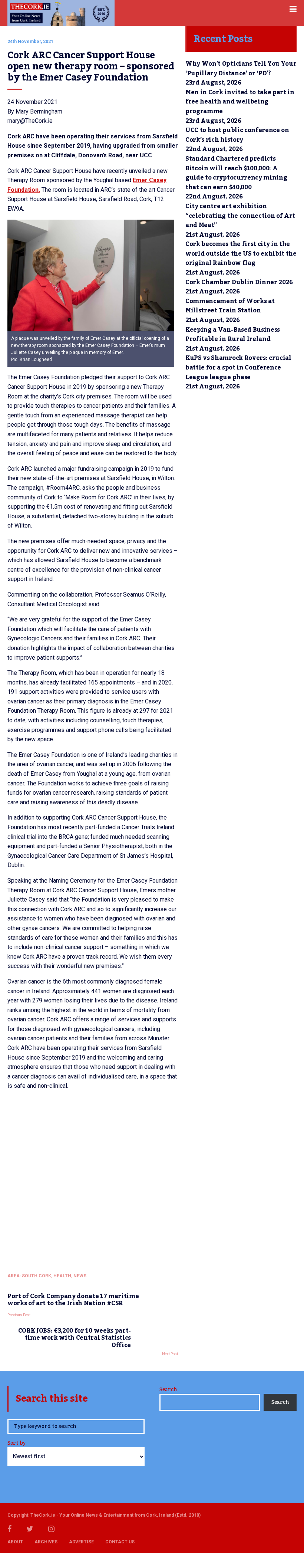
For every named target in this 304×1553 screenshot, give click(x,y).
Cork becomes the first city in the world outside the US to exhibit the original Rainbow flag (241, 253)
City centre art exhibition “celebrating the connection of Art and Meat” (240, 215)
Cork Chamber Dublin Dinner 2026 (239, 282)
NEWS (79, 1275)
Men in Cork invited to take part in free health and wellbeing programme (239, 101)
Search (168, 1390)
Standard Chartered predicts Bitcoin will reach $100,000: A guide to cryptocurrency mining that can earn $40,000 (236, 173)
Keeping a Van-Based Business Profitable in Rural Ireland (232, 334)
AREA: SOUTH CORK (29, 1275)
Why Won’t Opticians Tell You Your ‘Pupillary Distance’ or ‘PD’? (240, 68)
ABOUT (15, 1542)
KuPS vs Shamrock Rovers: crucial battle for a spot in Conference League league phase (238, 367)
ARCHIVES (45, 1542)
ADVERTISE (81, 1542)
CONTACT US (120, 1542)
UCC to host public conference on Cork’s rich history (237, 135)
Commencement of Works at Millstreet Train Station (229, 306)
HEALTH (62, 1275)
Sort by (16, 1443)
